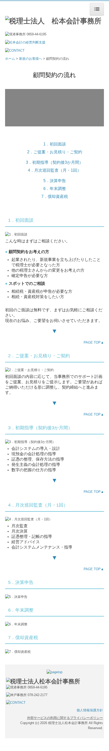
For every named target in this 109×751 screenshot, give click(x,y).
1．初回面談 (54, 144)
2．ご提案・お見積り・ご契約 (54, 152)
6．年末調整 (54, 188)
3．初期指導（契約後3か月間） (54, 162)
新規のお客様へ (30, 59)
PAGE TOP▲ (94, 342)
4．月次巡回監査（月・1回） (54, 170)
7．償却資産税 (54, 196)
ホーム (10, 59)
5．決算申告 (54, 181)
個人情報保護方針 (90, 710)
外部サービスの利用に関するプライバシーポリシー (65, 718)
